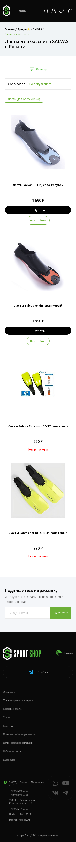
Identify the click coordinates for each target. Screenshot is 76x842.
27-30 (28, 168)
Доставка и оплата (12, 708)
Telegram (43, 672)
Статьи (6, 717)
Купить (39, 210)
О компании (9, 692)
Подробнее (38, 220)
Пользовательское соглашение (18, 742)
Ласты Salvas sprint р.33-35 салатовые (38, 533)
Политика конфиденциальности (19, 734)
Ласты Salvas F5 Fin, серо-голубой (38, 185)
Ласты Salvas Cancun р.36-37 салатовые (38, 426)
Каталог (68, 653)
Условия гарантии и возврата (18, 700)
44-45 (48, 289)
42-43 (48, 168)
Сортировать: (17, 84)
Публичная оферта (12, 751)
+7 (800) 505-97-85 (18, 794)
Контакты (8, 725)
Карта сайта (9, 759)
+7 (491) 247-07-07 (18, 808)
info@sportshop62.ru (19, 819)
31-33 (38, 168)
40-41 (28, 289)
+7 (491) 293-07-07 (18, 790)
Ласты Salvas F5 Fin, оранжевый (38, 305)
